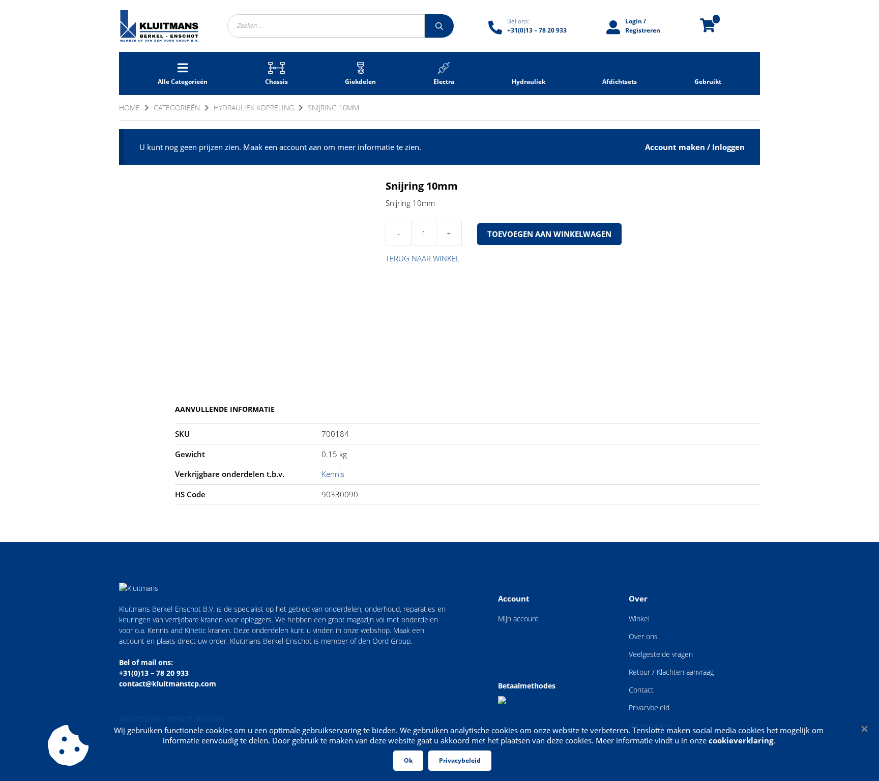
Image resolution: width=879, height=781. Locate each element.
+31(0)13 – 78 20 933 (154, 673)
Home (129, 107)
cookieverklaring (741, 740)
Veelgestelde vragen (661, 654)
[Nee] (864, 729)
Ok (408, 760)
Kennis (332, 474)
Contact (641, 690)
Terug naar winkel (423, 258)
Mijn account (518, 618)
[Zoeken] (439, 26)
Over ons (643, 636)
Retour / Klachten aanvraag (671, 672)
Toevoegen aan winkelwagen (549, 234)
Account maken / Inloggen (695, 147)
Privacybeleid (649, 707)
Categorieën (177, 107)
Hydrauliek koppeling (254, 107)
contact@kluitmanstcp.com (167, 683)
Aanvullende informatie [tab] (225, 409)
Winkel (639, 618)
